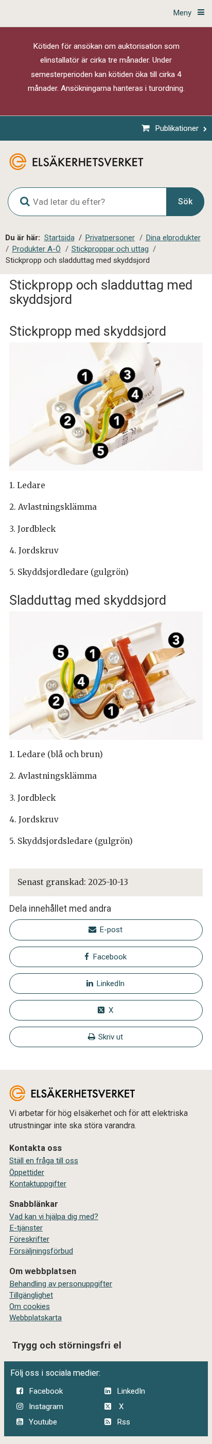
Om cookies (29, 1306)
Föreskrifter (29, 1239)
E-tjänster (26, 1228)
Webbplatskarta (35, 1317)
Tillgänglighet (31, 1295)
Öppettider (26, 1172)
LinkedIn (131, 1391)
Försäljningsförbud (41, 1251)
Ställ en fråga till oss (43, 1160)
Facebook (46, 1391)
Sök (185, 201)
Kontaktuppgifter (37, 1183)
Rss (123, 1422)
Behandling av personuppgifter (60, 1283)
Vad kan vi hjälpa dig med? (53, 1216)
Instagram (46, 1406)
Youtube (43, 1422)
